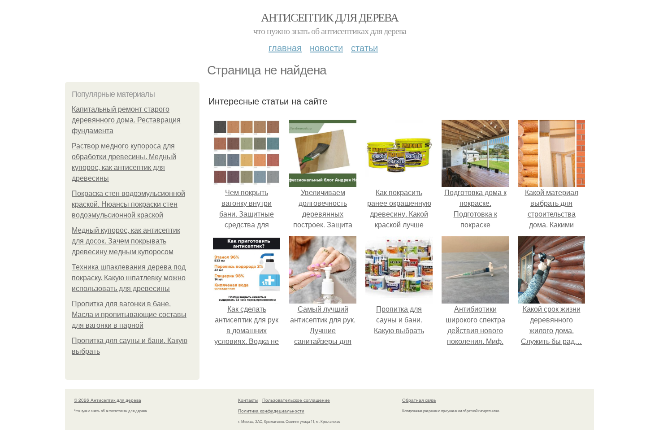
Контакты (248, 400)
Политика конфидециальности (271, 411)
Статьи (364, 47)
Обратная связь (419, 400)
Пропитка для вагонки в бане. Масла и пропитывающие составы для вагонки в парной (129, 314)
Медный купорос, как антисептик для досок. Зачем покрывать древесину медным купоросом (126, 241)
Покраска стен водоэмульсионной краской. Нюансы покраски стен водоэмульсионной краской (128, 204)
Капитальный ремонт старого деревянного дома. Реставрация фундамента (126, 120)
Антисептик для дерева (329, 17)
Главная (285, 47)
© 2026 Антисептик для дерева (107, 400)
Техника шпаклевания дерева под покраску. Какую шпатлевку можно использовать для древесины (129, 277)
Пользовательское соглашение (296, 400)
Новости (326, 47)
